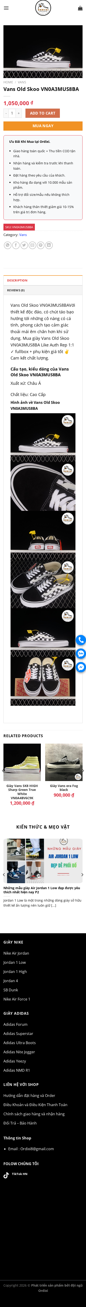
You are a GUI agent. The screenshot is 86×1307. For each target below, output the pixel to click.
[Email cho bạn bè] (32, 245)
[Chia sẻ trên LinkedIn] (49, 245)
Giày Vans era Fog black (64, 788)
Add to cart (42, 113)
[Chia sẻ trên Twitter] (24, 245)
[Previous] (3, 780)
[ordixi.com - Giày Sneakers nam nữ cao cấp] (43, 8)
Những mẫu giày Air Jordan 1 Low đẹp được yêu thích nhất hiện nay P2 (41, 890)
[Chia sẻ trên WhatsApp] (7, 245)
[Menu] (6, 8)
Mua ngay (43, 125)
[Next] (82, 780)
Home (8, 82)
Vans (22, 82)
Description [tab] (17, 280)
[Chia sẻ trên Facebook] (16, 245)
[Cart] (80, 8)
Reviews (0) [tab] (16, 290)
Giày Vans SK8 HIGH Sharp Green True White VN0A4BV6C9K (22, 792)
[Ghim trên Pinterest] (40, 245)
